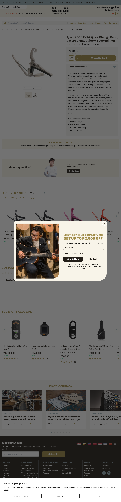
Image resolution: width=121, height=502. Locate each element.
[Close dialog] (104, 223)
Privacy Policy (92, 266)
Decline (98, 496)
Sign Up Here (73, 259)
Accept (60, 496)
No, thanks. (94, 259)
